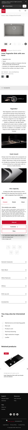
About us (3, 407)
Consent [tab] (5, 202)
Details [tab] (14, 202)
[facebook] (10, 414)
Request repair (5, 398)
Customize (13, 226)
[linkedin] (17, 414)
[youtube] (14, 414)
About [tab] (23, 202)
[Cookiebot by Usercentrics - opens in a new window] (20, 198)
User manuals (17, 398)
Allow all (14, 222)
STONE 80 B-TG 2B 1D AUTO (11, 373)
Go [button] (24, 6)
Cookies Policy (21, 424)
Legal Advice (6, 424)
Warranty (3, 400)
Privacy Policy (13, 424)
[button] (12, 6)
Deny (14, 231)
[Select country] (22, 10)
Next (23, 44)
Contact (3, 409)
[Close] (26, 1)
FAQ (15, 400)
